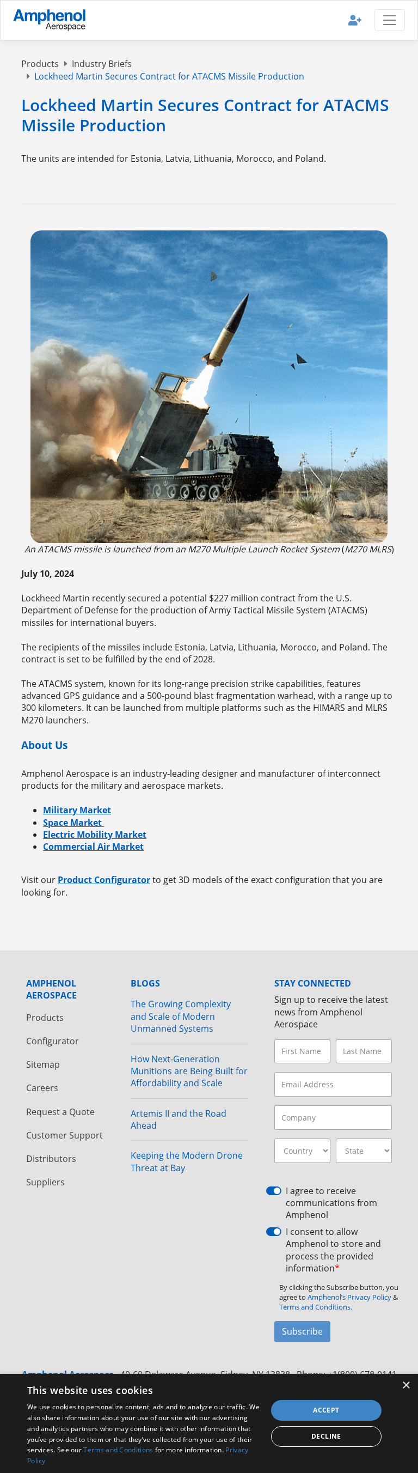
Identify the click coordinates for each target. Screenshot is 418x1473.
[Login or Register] (354, 20)
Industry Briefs (102, 64)
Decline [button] (326, 1436)
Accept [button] (326, 1410)
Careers (42, 1088)
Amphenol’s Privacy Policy (350, 1297)
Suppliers (45, 1182)
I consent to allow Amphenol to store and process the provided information (333, 1250)
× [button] (406, 1385)
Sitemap (43, 1064)
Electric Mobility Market (94, 835)
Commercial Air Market (93, 847)
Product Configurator (104, 880)
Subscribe (302, 1331)
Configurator (52, 1041)
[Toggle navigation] (389, 20)
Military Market (77, 810)
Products (40, 64)
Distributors (51, 1159)
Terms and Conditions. (315, 1307)
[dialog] (209, 1423)
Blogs (145, 983)
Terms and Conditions (118, 1449)
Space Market (73, 823)
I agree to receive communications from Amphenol (331, 1203)
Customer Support (64, 1135)
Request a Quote (60, 1112)
